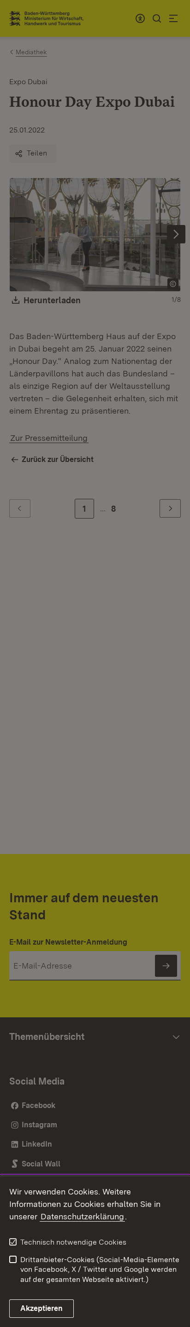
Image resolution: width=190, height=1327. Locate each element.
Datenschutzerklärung (82, 1216)
